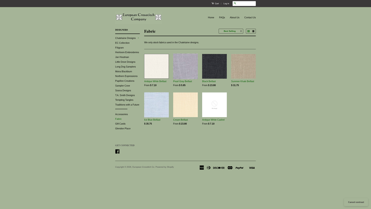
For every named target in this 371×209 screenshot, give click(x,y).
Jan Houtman (122, 57)
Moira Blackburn (123, 71)
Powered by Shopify (165, 167)
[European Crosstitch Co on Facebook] (117, 152)
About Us (234, 17)
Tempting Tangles (124, 100)
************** (121, 109)
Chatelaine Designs (125, 38)
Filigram (119, 47)
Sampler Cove (122, 85)
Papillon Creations (124, 81)
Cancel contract (356, 202)
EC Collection (122, 43)
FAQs (222, 17)
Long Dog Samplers (125, 66)
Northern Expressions (126, 76)
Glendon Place (123, 128)
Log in (226, 3)
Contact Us (250, 17)
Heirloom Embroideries (127, 52)
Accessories (121, 114)
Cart (216, 3)
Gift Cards (120, 123)
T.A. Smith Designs (125, 95)
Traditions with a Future (127, 104)
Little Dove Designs (125, 62)
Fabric (118, 119)
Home (211, 17)
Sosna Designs (123, 90)
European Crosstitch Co (143, 167)
